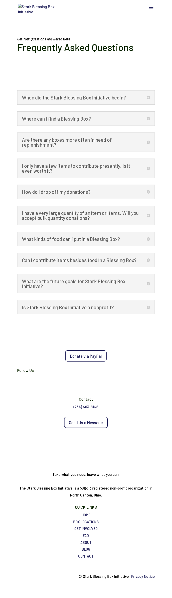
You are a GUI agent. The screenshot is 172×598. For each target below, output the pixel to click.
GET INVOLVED (86, 528)
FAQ (86, 535)
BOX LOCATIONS (86, 521)
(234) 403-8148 (85, 406)
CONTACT (86, 556)
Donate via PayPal (86, 356)
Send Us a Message (86, 422)
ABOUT (86, 542)
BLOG (86, 549)
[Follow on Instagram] (90, 384)
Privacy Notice (143, 576)
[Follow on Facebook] (81, 384)
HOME (86, 514)
